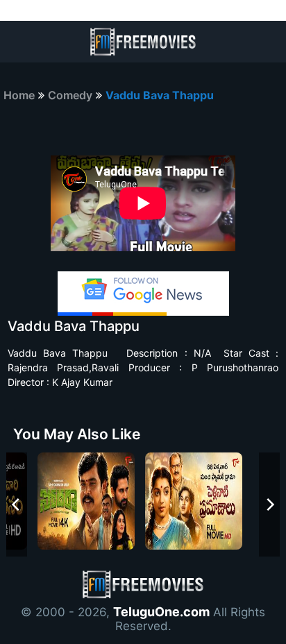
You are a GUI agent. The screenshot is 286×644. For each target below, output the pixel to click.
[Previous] (16, 504)
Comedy (70, 95)
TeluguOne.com (161, 611)
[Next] (269, 504)
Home (19, 95)
